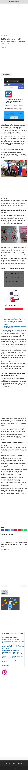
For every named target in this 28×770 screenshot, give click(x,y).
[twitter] (11, 530)
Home (7, 763)
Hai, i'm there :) (12, 763)
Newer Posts (4, 585)
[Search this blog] (26, 2)
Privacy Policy (19, 763)
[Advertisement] (14, 19)
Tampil (7, 74)
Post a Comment (4, 47)
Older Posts (23, 585)
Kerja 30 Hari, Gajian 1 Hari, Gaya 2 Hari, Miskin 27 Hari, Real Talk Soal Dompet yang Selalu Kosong (13, 646)
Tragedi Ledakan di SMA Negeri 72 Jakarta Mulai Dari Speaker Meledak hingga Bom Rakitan (13, 641)
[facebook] (4, 530)
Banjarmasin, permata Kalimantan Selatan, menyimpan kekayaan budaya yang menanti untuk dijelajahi (14, 323)
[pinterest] (17, 530)
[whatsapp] (24, 530)
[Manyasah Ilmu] (14, 2)
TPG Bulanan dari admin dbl (10, 637)
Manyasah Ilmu (17, 768)
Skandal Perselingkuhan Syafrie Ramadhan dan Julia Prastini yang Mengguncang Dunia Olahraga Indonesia (12, 652)
